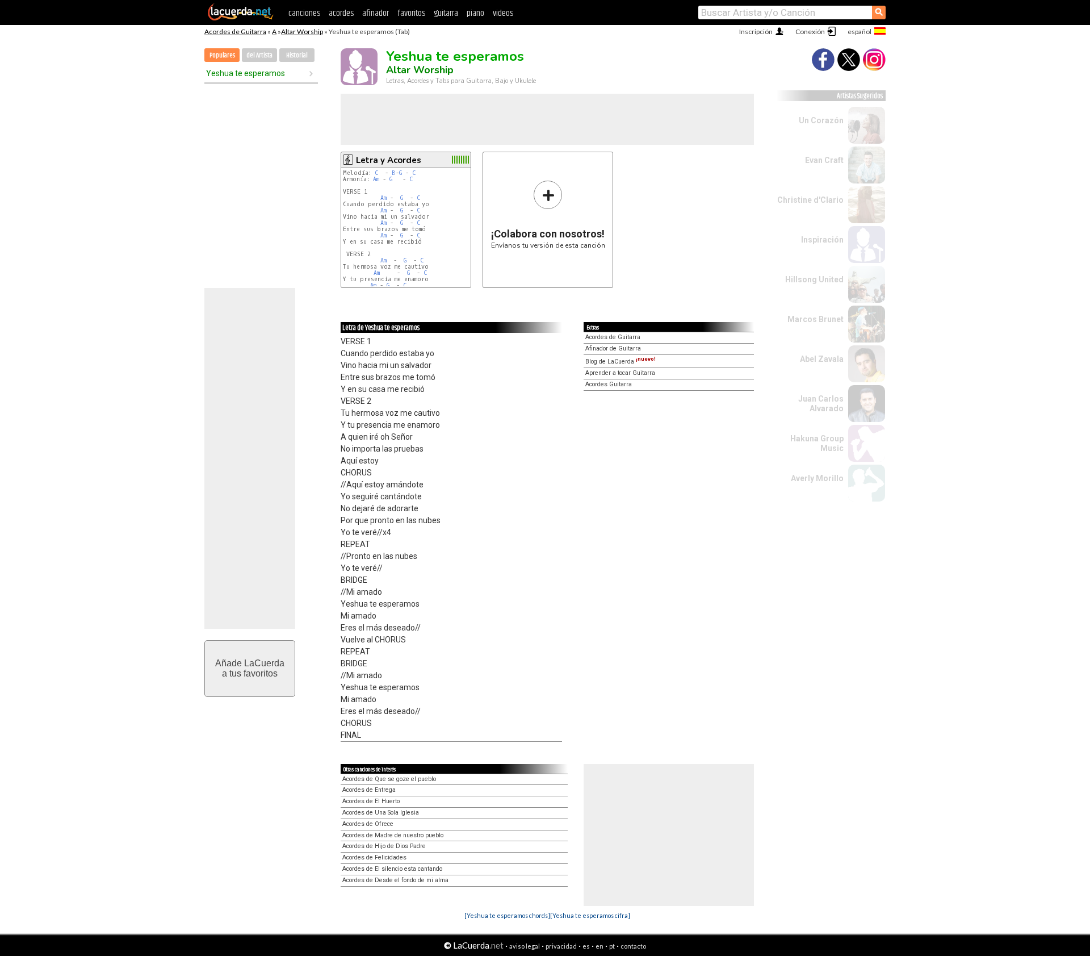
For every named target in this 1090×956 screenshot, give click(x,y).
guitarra (446, 13)
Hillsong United (814, 279)
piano (475, 13)
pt (612, 946)
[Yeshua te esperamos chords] (507, 915)
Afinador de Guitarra (613, 348)
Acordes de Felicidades (374, 857)
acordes (341, 13)
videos (503, 13)
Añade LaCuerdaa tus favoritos (249, 668)
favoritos (411, 13)
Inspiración (822, 239)
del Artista (259, 55)
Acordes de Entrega (369, 790)
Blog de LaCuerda (620, 361)
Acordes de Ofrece (367, 824)
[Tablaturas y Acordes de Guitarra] (240, 18)
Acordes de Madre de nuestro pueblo (392, 835)
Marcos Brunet (815, 319)
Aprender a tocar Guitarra (620, 373)
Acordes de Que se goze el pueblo (389, 779)
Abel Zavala (822, 359)
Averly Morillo (817, 478)
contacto (633, 946)
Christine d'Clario (810, 199)
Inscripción (756, 31)
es (586, 946)
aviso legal (524, 946)
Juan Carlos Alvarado (821, 403)
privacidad (561, 946)
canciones (304, 13)
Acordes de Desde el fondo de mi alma (395, 880)
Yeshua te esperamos (245, 73)
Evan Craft (824, 160)
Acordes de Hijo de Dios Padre (384, 846)
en (599, 946)
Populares (222, 55)
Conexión (810, 31)
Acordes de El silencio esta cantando (392, 868)
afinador (375, 13)
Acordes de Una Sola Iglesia (380, 812)
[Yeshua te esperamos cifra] (590, 915)
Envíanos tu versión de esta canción (548, 214)
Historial (297, 55)
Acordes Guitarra (608, 384)
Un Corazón (821, 120)
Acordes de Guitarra (235, 31)
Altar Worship (302, 31)
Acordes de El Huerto (371, 801)
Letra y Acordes (388, 160)
